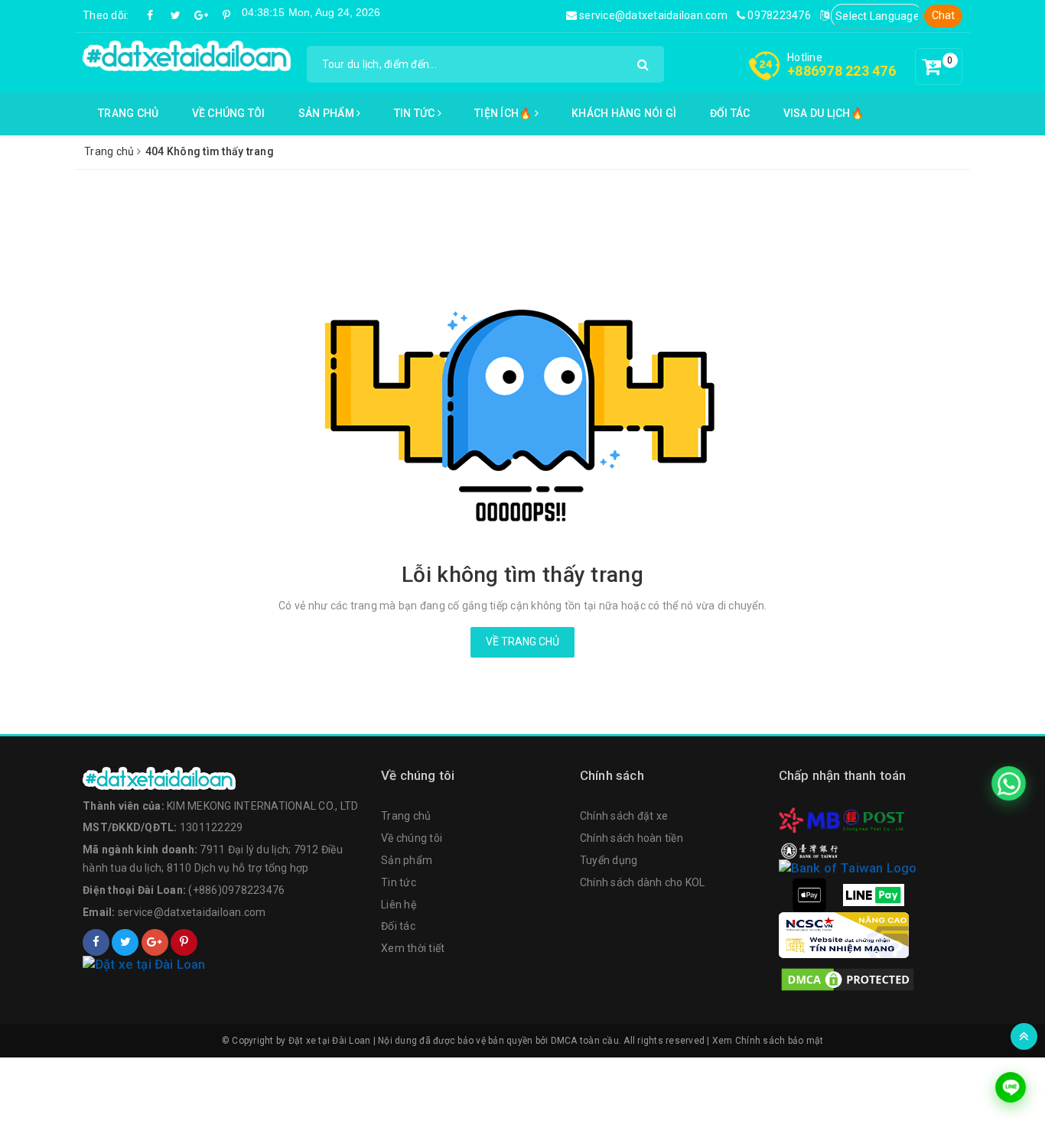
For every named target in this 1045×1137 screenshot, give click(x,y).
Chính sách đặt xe (624, 816)
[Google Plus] (201, 15)
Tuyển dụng (609, 860)
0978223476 (778, 15)
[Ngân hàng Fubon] (847, 867)
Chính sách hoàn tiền (631, 838)
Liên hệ (398, 904)
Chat (943, 15)
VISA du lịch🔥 (823, 113)
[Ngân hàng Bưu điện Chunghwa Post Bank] (873, 819)
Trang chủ (128, 113)
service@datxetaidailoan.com (652, 15)
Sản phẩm (327, 113)
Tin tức (416, 113)
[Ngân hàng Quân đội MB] (809, 819)
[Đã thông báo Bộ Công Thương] (224, 965)
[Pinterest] (226, 15)
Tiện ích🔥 (504, 113)
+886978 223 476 (841, 71)
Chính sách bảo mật (779, 1040)
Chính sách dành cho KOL (642, 882)
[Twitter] (175, 15)
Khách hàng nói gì (623, 113)
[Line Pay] (873, 893)
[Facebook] (150, 15)
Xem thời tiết (412, 948)
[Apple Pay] (809, 893)
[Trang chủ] (224, 778)
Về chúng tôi (228, 113)
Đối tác (730, 113)
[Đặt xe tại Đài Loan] (187, 55)
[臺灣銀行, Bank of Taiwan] (809, 849)
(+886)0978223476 (236, 890)
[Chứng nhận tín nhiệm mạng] (844, 934)
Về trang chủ (522, 641)
